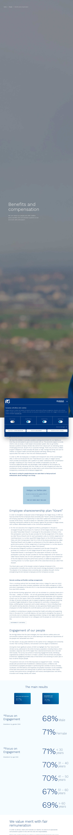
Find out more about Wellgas (36, 500)
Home (5, 6)
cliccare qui (18, 413)
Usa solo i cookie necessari (15, 430)
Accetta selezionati (36, 430)
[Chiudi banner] (67, 401)
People (10, 6)
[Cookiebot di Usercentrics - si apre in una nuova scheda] (57, 401)
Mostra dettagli (60, 426)
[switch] (28, 422)
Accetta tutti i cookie (57, 430)
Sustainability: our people (18, 622)
